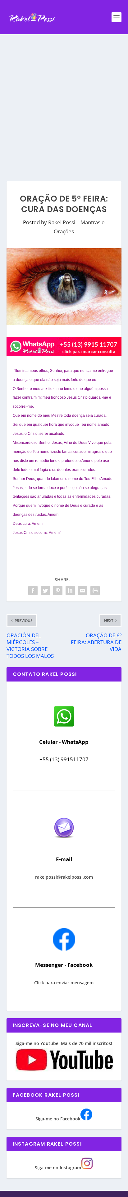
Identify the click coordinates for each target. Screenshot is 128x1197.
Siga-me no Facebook (57, 1119)
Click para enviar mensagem (64, 983)
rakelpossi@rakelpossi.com (64, 877)
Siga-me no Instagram (58, 1168)
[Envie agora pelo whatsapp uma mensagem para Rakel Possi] (64, 726)
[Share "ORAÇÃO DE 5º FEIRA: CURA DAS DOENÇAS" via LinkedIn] (70, 590)
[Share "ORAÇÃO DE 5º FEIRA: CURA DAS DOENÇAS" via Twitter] (45, 590)
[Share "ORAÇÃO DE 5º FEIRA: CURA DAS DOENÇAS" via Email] (82, 590)
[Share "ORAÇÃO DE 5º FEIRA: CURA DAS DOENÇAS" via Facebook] (33, 590)
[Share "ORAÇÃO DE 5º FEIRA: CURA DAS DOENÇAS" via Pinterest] (58, 590)
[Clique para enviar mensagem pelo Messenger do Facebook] (64, 949)
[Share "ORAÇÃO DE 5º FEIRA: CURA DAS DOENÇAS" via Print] (95, 590)
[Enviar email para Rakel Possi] (64, 843)
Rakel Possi (61, 222)
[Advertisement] (64, 101)
